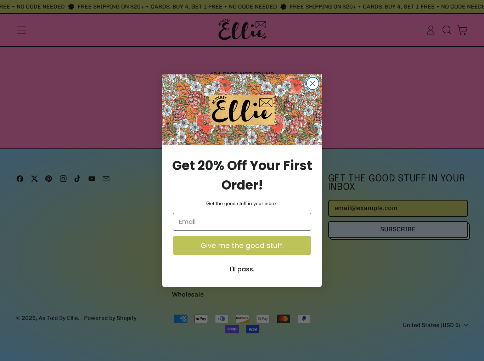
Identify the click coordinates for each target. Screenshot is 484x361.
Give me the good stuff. (242, 245)
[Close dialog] (312, 83)
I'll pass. (242, 269)
